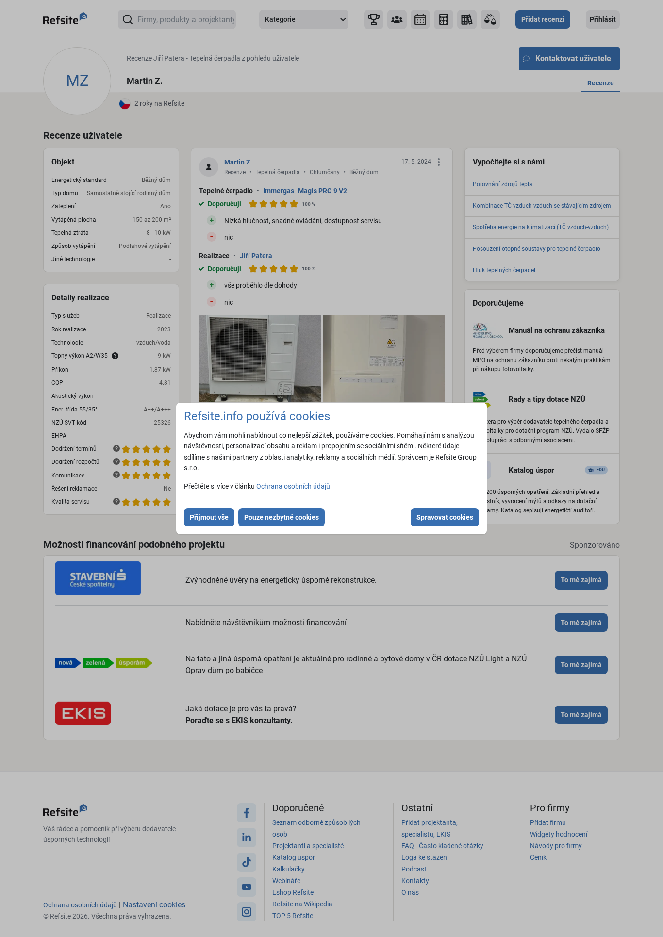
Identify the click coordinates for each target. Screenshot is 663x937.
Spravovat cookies (444, 517)
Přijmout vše (209, 517)
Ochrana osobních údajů (293, 486)
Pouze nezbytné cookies (281, 517)
